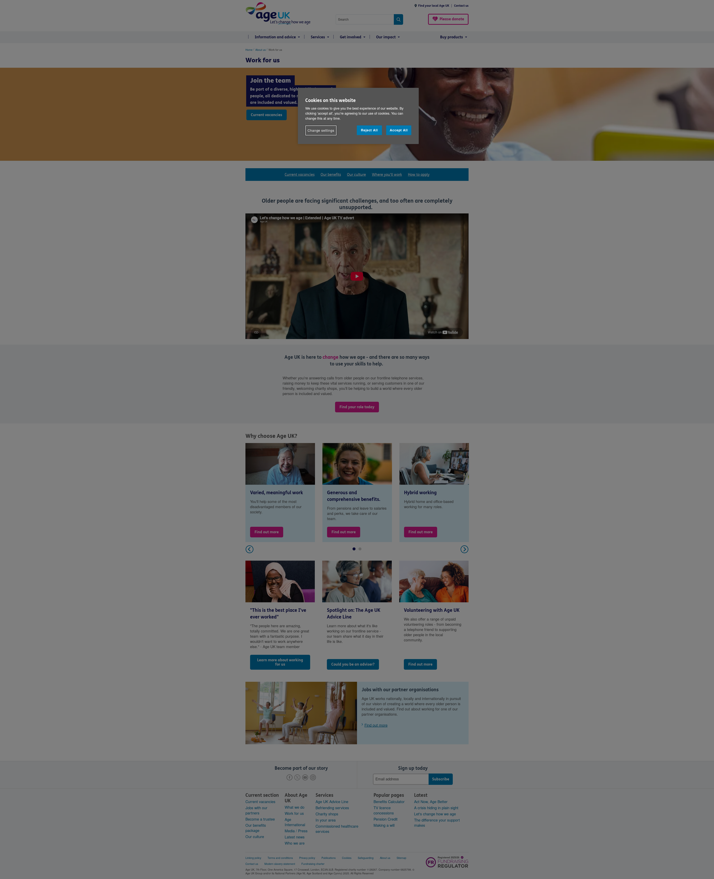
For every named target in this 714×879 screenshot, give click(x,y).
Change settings (321, 130)
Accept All (399, 130)
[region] (358, 116)
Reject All (369, 130)
